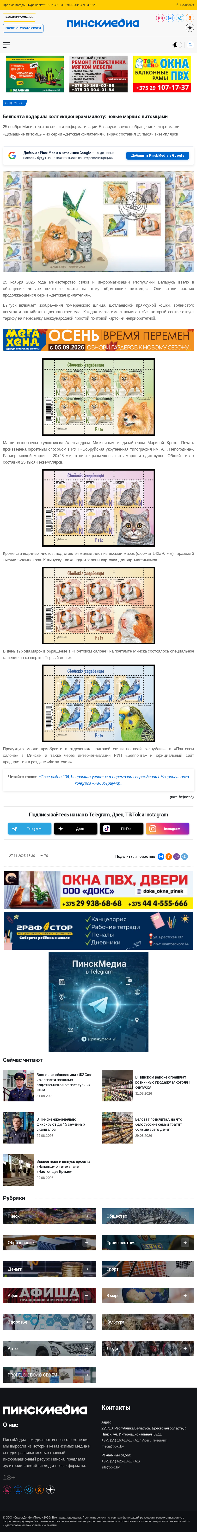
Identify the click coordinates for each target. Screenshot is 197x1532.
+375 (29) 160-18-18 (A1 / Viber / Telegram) (134, 1440)
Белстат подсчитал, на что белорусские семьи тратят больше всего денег (158, 1124)
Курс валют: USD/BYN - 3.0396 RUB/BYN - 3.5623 (62, 5)
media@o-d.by (112, 1446)
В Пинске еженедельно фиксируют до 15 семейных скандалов (61, 1124)
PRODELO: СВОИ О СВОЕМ (23, 28)
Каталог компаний (19, 17)
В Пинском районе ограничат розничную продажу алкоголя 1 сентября (163, 1082)
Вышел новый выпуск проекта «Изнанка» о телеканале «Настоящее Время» (63, 1166)
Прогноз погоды (14, 5)
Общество (13, 103)
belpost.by (186, 797)
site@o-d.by (110, 1467)
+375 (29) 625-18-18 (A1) (120, 1461)
